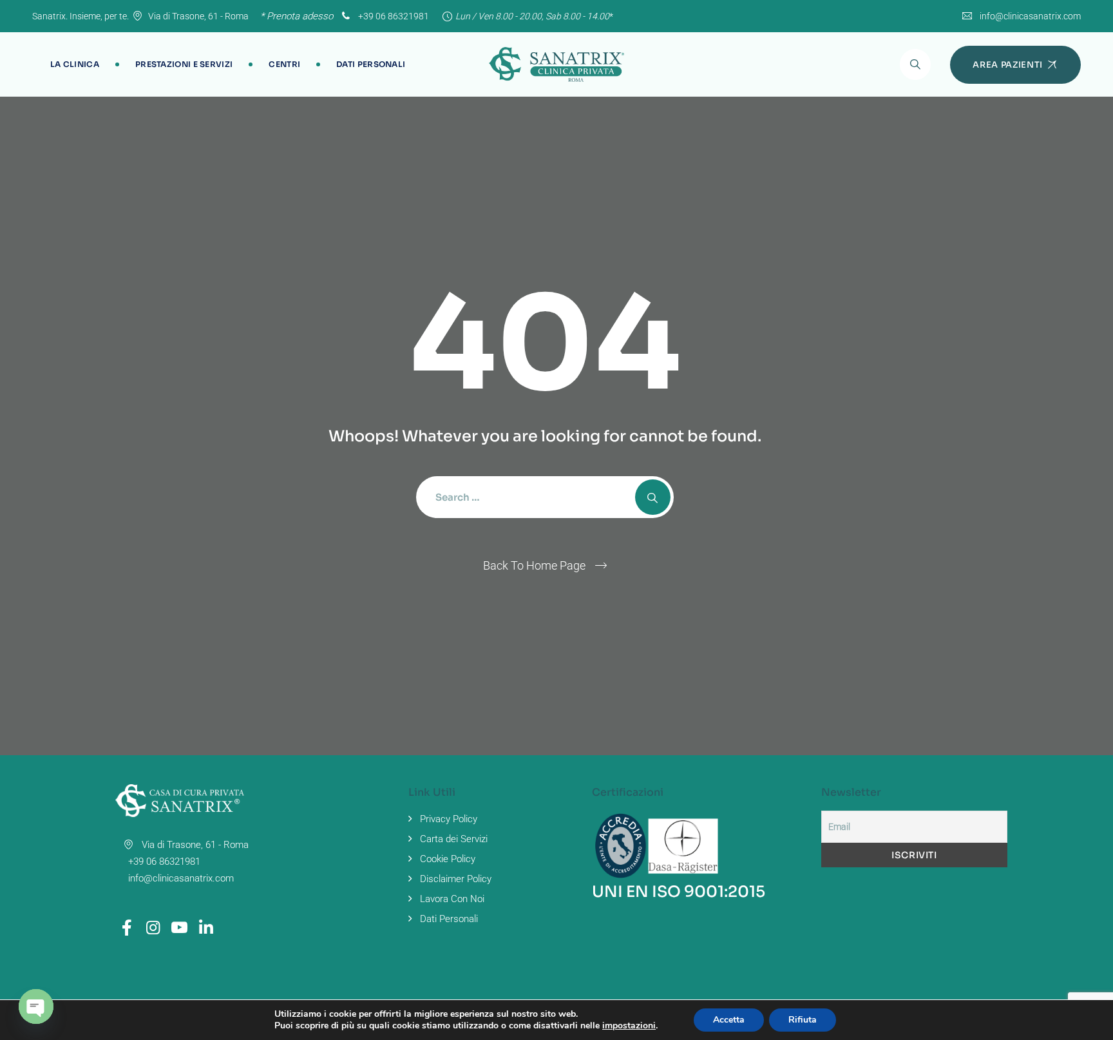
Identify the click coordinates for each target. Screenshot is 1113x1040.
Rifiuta (802, 1020)
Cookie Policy (447, 859)
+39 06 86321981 (392, 16)
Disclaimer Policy (455, 879)
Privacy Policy (448, 819)
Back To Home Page (534, 565)
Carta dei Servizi (454, 839)
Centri (284, 64)
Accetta (729, 1020)
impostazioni (629, 1026)
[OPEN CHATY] (36, 1006)
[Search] (915, 64)
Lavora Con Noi (452, 899)
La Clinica (74, 64)
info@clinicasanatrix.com (1030, 16)
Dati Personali (370, 64)
